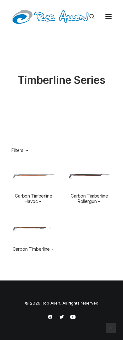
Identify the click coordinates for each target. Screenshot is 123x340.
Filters (17, 150)
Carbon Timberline (31, 249)
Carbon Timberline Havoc (33, 198)
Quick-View (48, 170)
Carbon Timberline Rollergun (89, 198)
